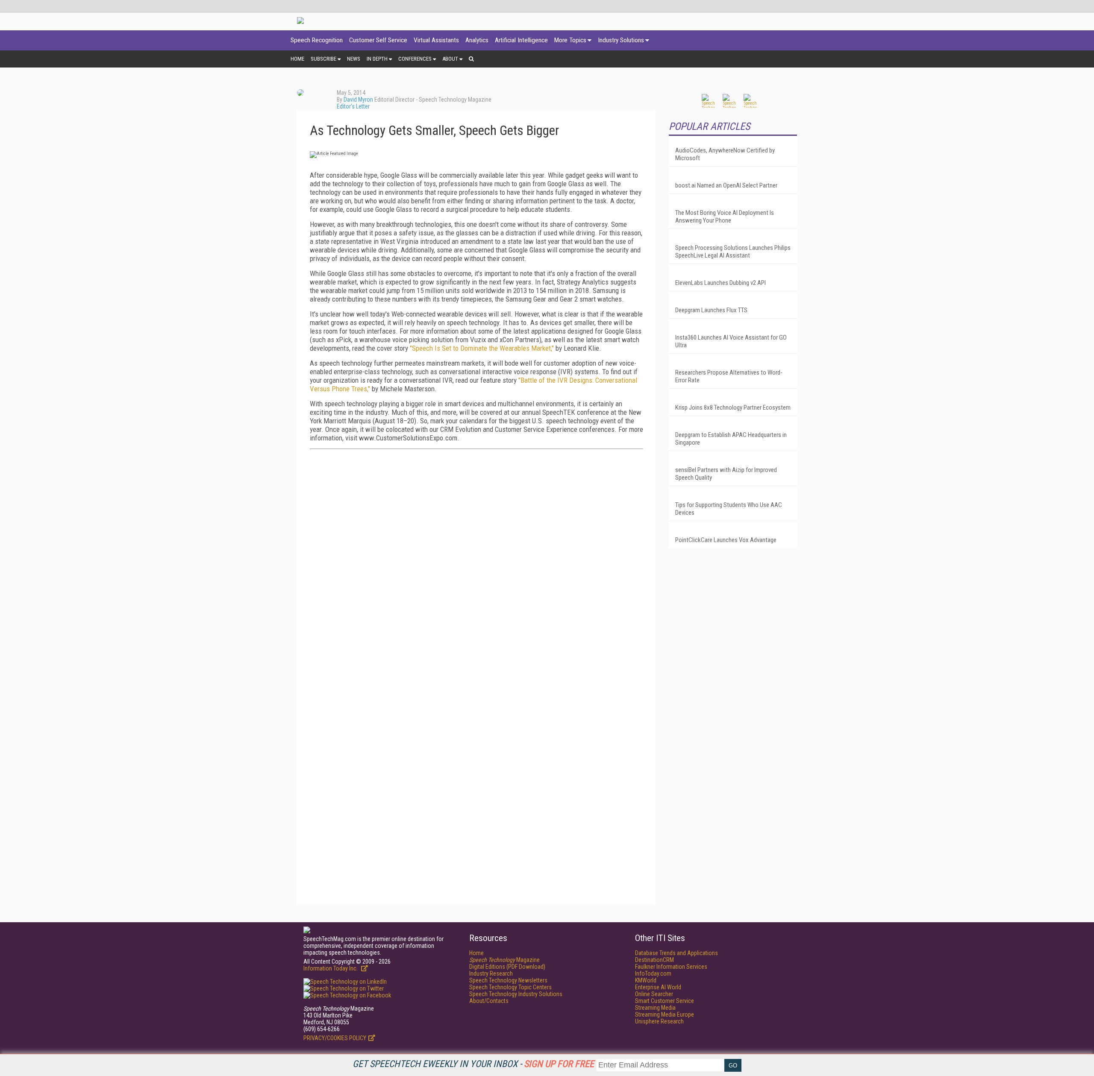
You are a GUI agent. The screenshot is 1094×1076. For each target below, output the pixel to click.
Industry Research (491, 973)
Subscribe (323, 59)
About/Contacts (489, 1000)
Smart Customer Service (664, 1000)
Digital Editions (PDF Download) (507, 966)
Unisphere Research (659, 1021)
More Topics (570, 40)
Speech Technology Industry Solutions (515, 994)
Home (297, 59)
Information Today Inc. (331, 968)
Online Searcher (654, 994)
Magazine (504, 959)
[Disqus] (476, 562)
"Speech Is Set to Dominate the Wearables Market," (482, 348)
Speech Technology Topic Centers (510, 987)
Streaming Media (655, 1007)
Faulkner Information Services (671, 966)
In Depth (377, 59)
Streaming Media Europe (664, 1014)
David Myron (358, 99)
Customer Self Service (378, 40)
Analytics (476, 40)
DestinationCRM (654, 959)
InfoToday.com (653, 973)
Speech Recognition (317, 40)
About (450, 59)
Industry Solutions (621, 40)
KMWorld (645, 980)
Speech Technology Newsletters (508, 980)
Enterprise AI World (658, 987)
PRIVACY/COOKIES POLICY (334, 1038)
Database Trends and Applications (676, 953)
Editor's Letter (353, 106)
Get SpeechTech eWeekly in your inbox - (473, 1063)
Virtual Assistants (436, 40)
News (353, 59)
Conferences (415, 59)
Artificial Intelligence (521, 40)
